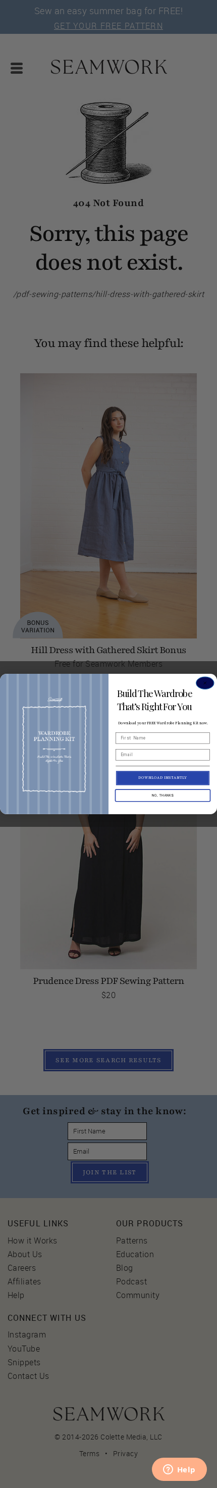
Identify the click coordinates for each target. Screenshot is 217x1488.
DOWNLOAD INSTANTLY (163, 777)
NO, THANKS (162, 795)
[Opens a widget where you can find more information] (179, 1470)
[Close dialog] (205, 683)
